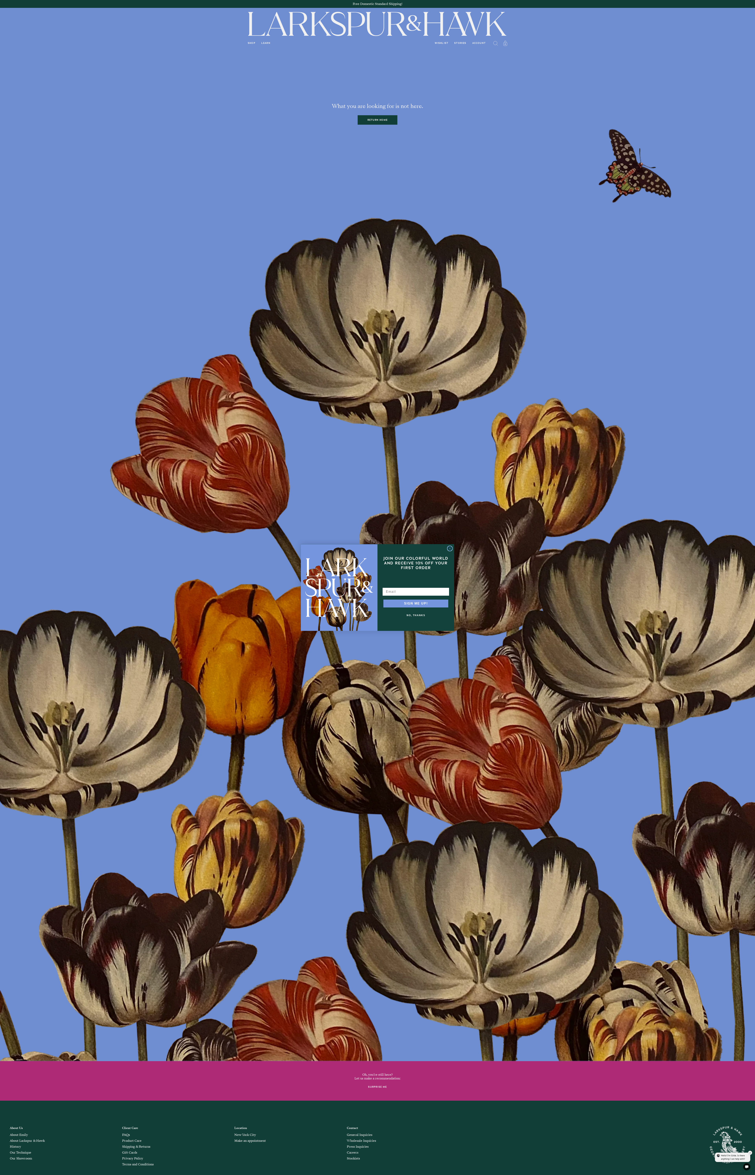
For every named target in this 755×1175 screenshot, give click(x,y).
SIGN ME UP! (416, 603)
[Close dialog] (449, 548)
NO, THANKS (416, 615)
